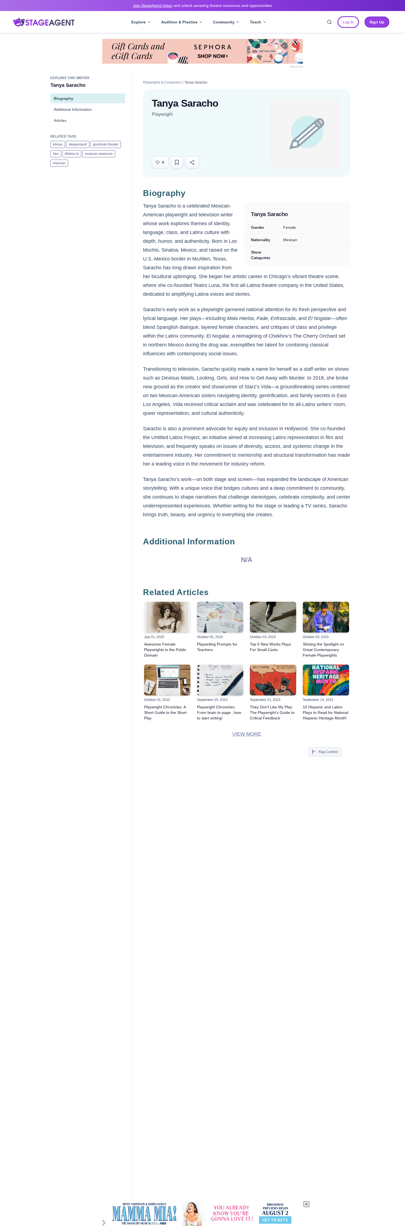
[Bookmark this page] (177, 162)
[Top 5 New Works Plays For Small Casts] (273, 617)
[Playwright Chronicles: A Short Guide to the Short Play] (167, 680)
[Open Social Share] (192, 162)
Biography (63, 98)
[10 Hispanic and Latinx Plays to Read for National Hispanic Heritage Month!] (326, 680)
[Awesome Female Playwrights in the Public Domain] (167, 617)
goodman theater (105, 144)
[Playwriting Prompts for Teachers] (220, 617)
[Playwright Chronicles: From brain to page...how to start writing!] (220, 680)
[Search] (329, 22)
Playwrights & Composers (162, 82)
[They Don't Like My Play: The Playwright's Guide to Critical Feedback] (273, 680)
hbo (56, 154)
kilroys (58, 144)
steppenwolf (78, 144)
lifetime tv (72, 154)
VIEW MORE (246, 734)
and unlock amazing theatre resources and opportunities (202, 5)
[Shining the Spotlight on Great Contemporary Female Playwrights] (326, 617)
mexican (59, 163)
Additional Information (73, 109)
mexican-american (99, 154)
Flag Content (328, 752)
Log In (348, 22)
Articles (60, 120)
